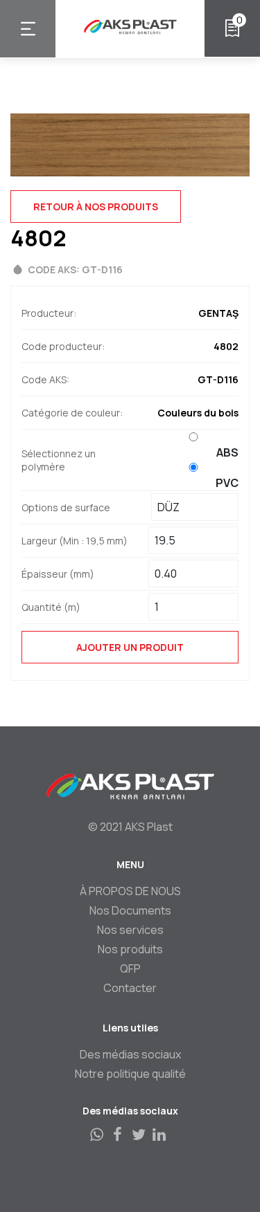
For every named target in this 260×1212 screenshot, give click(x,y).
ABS (227, 452)
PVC (227, 482)
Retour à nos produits (95, 206)
